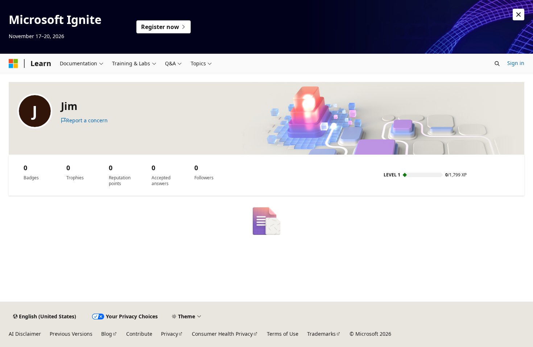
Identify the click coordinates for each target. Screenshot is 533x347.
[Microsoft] (13, 63)
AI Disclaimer (25, 333)
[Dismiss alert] (518, 14)
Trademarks (321, 333)
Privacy (169, 333)
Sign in (515, 63)
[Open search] (497, 63)
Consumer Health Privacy (222, 333)
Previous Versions (71, 333)
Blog (106, 333)
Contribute (139, 333)
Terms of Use (282, 333)
